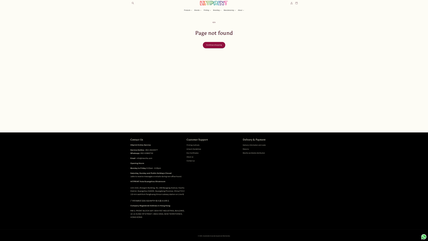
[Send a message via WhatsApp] (424, 237)
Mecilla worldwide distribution (254, 153)
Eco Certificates (193, 153)
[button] (132, 3)
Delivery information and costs (254, 145)
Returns (246, 149)
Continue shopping (214, 45)
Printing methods (193, 145)
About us (190, 157)
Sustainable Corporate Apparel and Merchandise (216, 236)
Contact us (191, 161)
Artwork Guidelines (194, 149)
